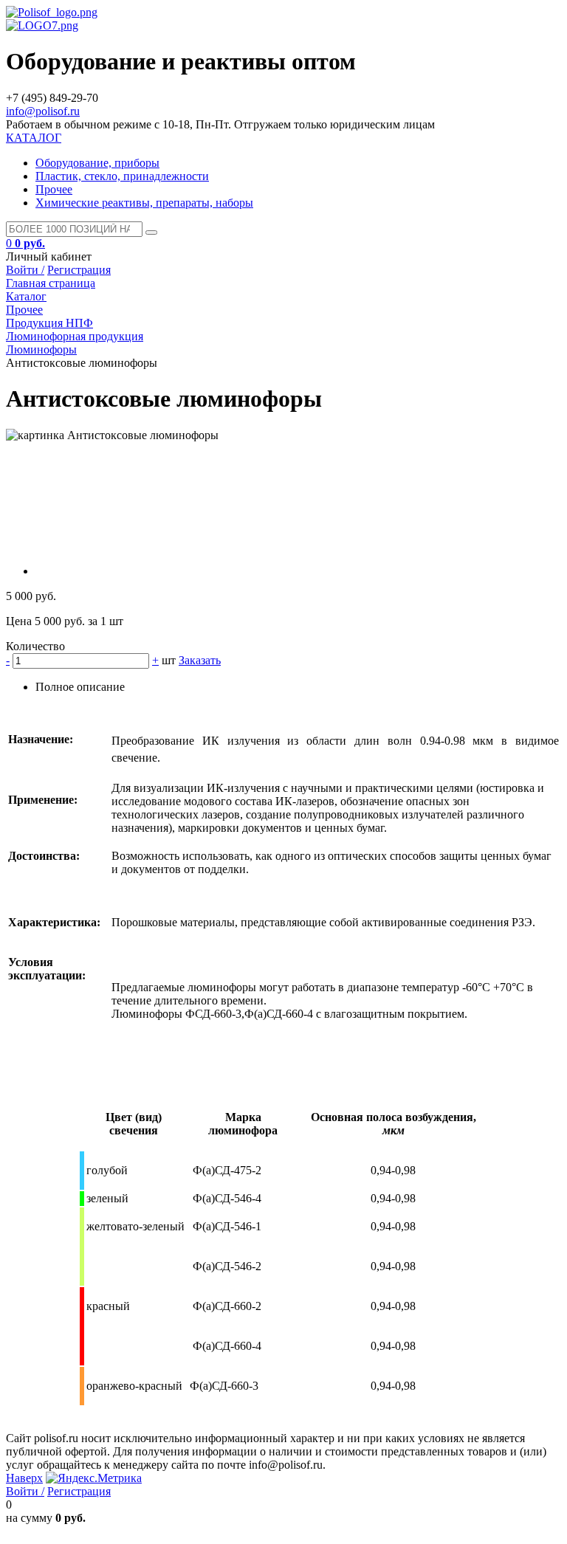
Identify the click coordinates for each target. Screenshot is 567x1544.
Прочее (53, 189)
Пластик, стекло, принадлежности (122, 176)
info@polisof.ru (43, 111)
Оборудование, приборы (97, 162)
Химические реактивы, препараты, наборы (144, 202)
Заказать (200, 660)
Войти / (25, 269)
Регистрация (79, 269)
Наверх (24, 1478)
